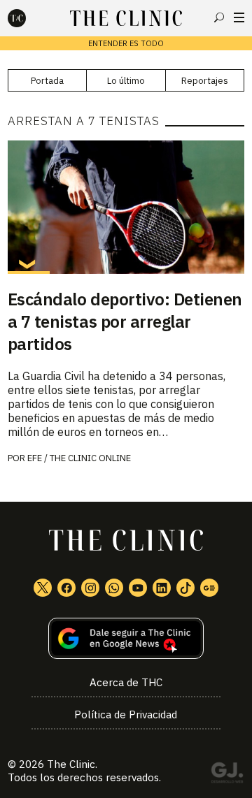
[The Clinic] (29, 18)
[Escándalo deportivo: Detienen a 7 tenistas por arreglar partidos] (126, 207)
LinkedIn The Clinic (162, 588)
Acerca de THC (126, 682)
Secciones (239, 17)
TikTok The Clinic (185, 588)
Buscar (219, 17)
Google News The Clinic (209, 588)
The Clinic (71, 764)
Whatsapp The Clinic (114, 588)
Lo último (126, 81)
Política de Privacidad (125, 714)
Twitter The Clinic (43, 588)
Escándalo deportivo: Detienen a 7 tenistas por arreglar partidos (125, 321)
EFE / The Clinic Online (79, 458)
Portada (47, 81)
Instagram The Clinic (90, 588)
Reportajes (204, 81)
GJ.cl (226, 774)
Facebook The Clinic (66, 588)
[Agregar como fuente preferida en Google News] (126, 638)
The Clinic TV (138, 588)
